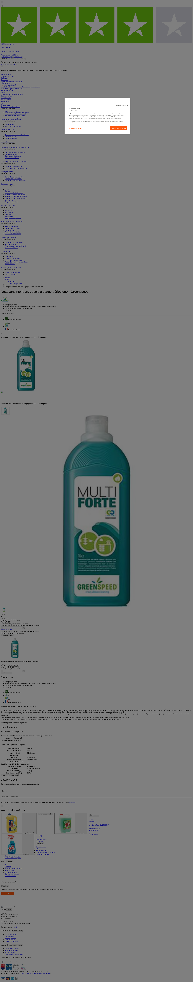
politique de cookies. (75, 122)
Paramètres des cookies (75, 128)
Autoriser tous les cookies (118, 128)
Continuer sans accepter (122, 105)
